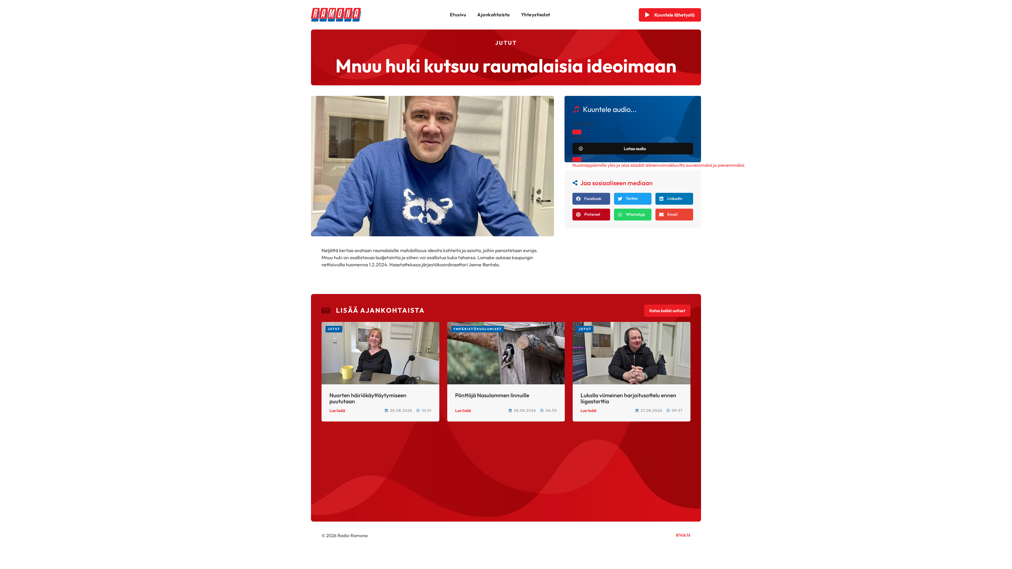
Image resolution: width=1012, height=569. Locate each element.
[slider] (659, 165)
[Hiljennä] (576, 159)
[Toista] (576, 132)
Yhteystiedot (535, 15)
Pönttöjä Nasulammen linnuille (492, 395)
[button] (591, 199)
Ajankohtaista (493, 15)
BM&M (683, 535)
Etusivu (458, 15)
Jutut (506, 42)
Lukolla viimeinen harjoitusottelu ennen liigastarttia (628, 398)
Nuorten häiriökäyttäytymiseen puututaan (367, 398)
